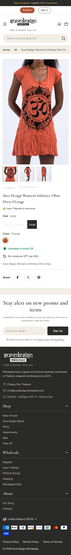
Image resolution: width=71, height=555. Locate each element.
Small (8, 226)
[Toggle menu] (5, 24)
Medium (20, 226)
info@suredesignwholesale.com (25, 390)
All (15, 49)
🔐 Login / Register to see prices (19, 208)
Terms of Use (43, 339)
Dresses (11, 187)
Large (32, 224)
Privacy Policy (11, 541)
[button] (5, 3)
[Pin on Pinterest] (39, 277)
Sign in (44, 10)
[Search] (63, 38)
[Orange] (5, 240)
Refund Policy (31, 541)
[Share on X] (28, 277)
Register (27, 10)
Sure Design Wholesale (25, 548)
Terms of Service (52, 541)
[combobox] (35, 38)
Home (6, 49)
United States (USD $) (20, 519)
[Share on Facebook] (17, 277)
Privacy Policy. (58, 339)
